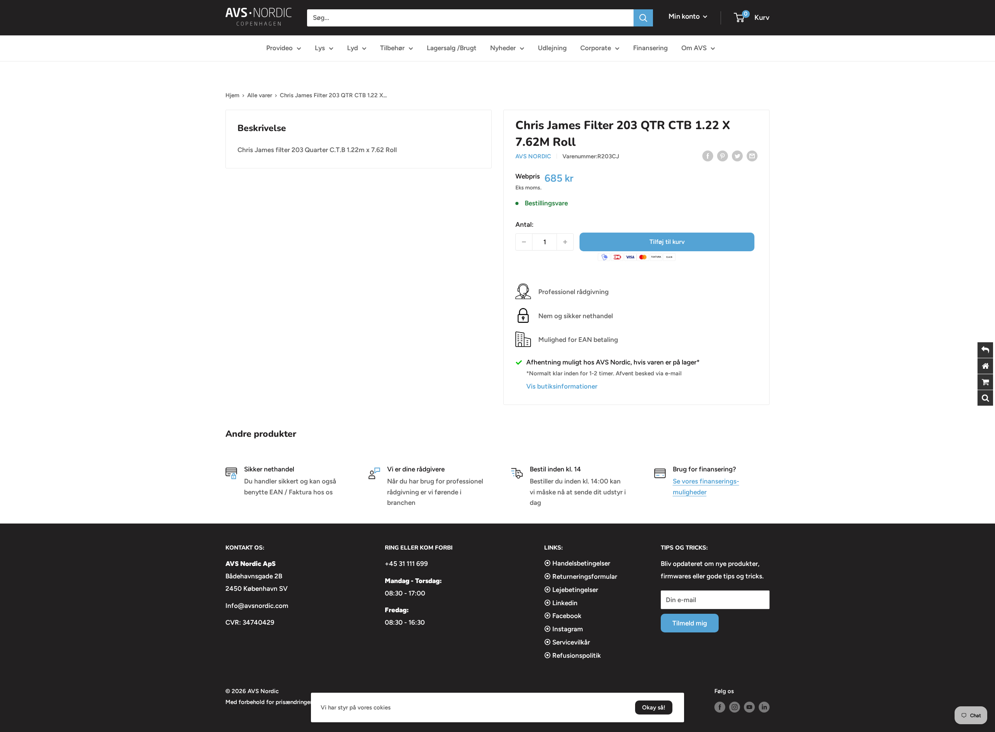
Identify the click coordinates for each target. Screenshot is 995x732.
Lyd (352, 48)
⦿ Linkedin (561, 603)
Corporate (595, 48)
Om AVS (694, 48)
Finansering (650, 48)
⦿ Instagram (563, 629)
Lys (320, 48)
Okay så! (653, 707)
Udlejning (552, 48)
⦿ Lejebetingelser (571, 590)
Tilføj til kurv (667, 241)
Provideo (279, 48)
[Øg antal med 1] (565, 242)
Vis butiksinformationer (561, 386)
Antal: (524, 224)
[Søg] (643, 17)
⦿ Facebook (562, 616)
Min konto (685, 16)
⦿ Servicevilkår (567, 642)
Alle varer (259, 95)
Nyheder (503, 48)
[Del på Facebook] (707, 155)
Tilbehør (392, 48)
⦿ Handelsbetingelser (577, 563)
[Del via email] (752, 155)
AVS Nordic (533, 156)
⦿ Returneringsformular (580, 576)
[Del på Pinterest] (722, 155)
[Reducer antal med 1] (524, 242)
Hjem (232, 95)
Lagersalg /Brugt (452, 48)
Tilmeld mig (689, 623)
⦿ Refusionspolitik (572, 655)
